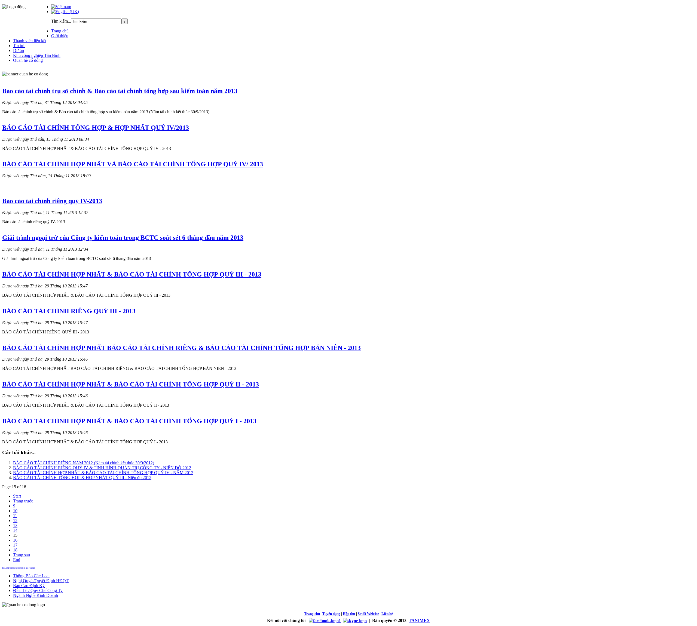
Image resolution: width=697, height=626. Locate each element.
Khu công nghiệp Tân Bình (36, 55)
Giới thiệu (59, 35)
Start (17, 496)
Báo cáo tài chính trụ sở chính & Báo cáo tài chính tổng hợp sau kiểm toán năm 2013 (119, 90)
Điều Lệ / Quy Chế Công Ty (38, 590)
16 (15, 540)
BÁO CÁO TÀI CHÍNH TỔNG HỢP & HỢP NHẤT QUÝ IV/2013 (95, 127)
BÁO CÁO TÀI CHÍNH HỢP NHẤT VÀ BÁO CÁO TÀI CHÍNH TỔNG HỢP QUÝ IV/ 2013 (132, 164)
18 (15, 550)
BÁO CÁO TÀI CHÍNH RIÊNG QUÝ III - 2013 (69, 311)
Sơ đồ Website (368, 614)
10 (15, 510)
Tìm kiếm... (61, 21)
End (16, 559)
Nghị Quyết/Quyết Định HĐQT (41, 580)
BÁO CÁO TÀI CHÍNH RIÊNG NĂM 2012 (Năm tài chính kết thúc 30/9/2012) (83, 463)
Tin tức (19, 45)
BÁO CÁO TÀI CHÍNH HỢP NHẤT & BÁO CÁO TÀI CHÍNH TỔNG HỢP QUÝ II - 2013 (130, 384)
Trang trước (23, 501)
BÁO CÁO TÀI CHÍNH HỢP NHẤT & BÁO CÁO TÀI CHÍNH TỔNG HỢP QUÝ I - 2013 (129, 421)
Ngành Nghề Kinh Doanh (35, 595)
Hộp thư (349, 614)
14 (15, 530)
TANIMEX (419, 620)
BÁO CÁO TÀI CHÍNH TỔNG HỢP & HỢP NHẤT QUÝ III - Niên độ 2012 (82, 477)
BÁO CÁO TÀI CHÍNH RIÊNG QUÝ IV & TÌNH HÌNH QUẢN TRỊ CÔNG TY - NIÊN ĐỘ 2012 (102, 467)
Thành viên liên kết (29, 40)
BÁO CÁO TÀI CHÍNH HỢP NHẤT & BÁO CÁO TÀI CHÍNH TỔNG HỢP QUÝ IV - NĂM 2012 (103, 472)
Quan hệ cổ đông (28, 60)
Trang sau (21, 555)
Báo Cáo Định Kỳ (29, 585)
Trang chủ (60, 31)
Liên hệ (387, 614)
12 (15, 520)
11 (15, 515)
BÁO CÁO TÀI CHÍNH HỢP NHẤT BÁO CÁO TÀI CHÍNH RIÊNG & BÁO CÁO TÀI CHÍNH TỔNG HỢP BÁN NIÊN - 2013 (181, 347)
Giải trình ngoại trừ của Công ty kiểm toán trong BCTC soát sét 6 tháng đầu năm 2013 (122, 237)
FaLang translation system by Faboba (18, 568)
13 (15, 525)
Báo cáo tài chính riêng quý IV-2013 (52, 200)
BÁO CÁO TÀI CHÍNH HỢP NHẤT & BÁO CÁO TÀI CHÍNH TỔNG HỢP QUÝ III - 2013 (131, 274)
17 (15, 545)
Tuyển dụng (331, 614)
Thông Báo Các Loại (31, 575)
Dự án (18, 50)
